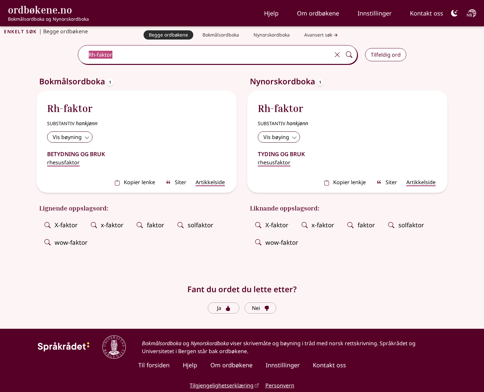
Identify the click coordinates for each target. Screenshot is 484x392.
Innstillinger (374, 13)
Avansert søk (318, 35)
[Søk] (349, 55)
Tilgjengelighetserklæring (222, 385)
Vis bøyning (67, 137)
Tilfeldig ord (386, 54)
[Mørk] (454, 13)
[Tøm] (337, 55)
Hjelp (271, 13)
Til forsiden (154, 365)
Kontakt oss (426, 13)
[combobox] (204, 54)
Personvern (279, 385)
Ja (219, 308)
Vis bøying (276, 137)
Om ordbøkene (318, 13)
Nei (256, 308)
